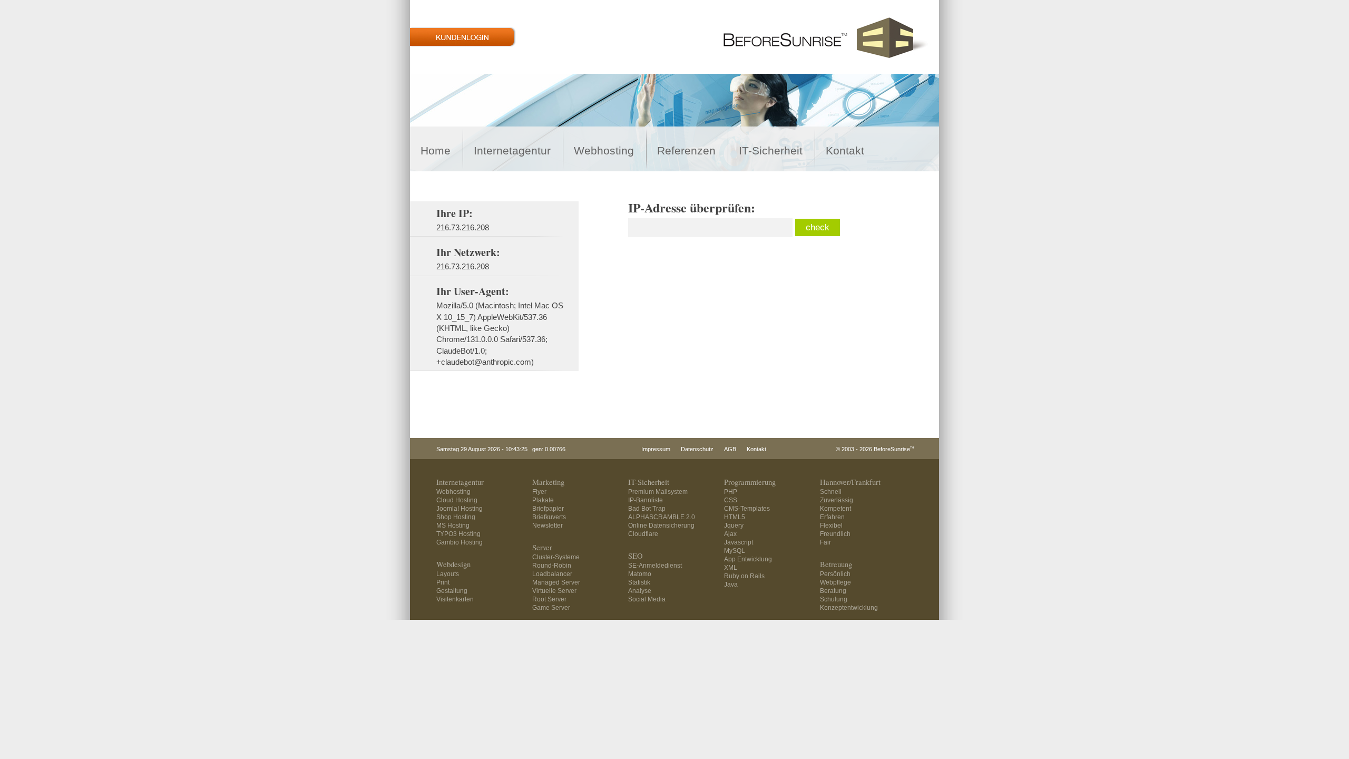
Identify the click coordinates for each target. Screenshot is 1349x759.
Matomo (639, 574)
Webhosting (604, 150)
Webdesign (453, 564)
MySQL (734, 550)
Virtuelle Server (554, 591)
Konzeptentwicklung (849, 607)
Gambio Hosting (459, 542)
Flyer (539, 491)
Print (442, 582)
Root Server (549, 599)
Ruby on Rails (744, 576)
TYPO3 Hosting (458, 534)
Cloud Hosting (456, 500)
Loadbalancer (552, 574)
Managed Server (556, 582)
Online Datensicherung (661, 525)
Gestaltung (451, 591)
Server (542, 547)
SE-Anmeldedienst (655, 565)
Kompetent (835, 508)
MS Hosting (453, 525)
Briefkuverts (549, 517)
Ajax (730, 534)
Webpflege (835, 582)
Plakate (543, 500)
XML (730, 567)
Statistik (639, 582)
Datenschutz (697, 449)
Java (731, 584)
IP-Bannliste (645, 500)
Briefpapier (548, 508)
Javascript (738, 542)
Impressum (655, 449)
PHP (730, 491)
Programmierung (750, 482)
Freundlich (835, 534)
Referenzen (686, 150)
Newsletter (547, 525)
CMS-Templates (747, 508)
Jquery (734, 525)
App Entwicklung (748, 559)
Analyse (639, 591)
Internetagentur (512, 150)
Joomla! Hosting (459, 508)
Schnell (831, 491)
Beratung (833, 591)
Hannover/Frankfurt (850, 482)
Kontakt (845, 150)
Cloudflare (643, 534)
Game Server (551, 607)
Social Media (647, 599)
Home (436, 150)
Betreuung (836, 564)
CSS (730, 500)
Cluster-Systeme (556, 557)
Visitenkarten (455, 599)
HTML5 (734, 517)
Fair (825, 542)
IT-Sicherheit (771, 150)
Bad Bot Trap (647, 508)
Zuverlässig (836, 500)
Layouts (447, 574)
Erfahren (832, 517)
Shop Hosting (455, 517)
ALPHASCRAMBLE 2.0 (661, 517)
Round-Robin (551, 565)
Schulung (833, 599)
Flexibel (831, 525)
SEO (635, 556)
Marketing (548, 482)
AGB (730, 449)
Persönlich (835, 574)
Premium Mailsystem (658, 491)
